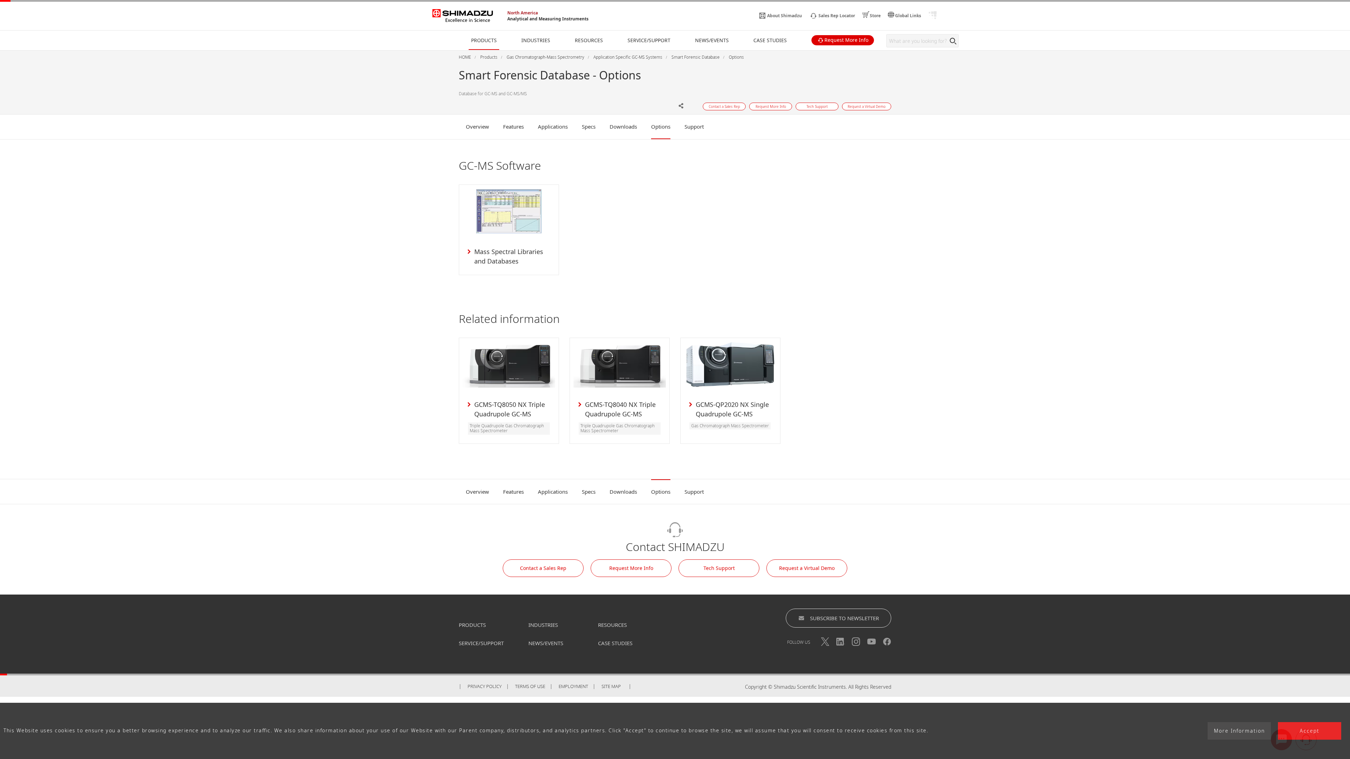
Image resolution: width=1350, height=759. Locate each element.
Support (694, 126)
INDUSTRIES (543, 624)
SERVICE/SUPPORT (481, 643)
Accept (1309, 731)
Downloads (623, 126)
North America (522, 13)
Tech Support (719, 568)
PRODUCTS (472, 624)
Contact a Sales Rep (543, 568)
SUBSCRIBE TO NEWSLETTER (844, 618)
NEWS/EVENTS (545, 643)
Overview (477, 126)
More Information (1239, 731)
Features (513, 126)
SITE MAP (611, 686)
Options (660, 126)
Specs (589, 126)
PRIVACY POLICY (485, 686)
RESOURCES (612, 624)
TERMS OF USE (530, 686)
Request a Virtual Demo (807, 568)
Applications (553, 126)
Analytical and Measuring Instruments (548, 19)
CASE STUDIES (615, 643)
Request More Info (631, 568)
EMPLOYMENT (573, 686)
